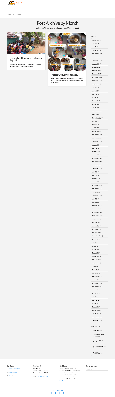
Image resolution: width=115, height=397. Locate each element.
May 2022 (94, 148)
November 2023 (96, 111)
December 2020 (96, 185)
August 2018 (95, 239)
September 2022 (96, 141)
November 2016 (96, 286)
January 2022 (95, 155)
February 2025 (96, 70)
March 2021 (95, 178)
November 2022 (96, 138)
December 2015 (96, 317)
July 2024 (94, 87)
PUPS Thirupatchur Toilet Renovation (98, 341)
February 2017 (96, 276)
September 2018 (96, 236)
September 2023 (96, 117)
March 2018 (95, 252)
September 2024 (96, 80)
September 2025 (96, 60)
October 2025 (96, 57)
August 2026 (95, 40)
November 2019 (96, 212)
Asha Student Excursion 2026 (99, 347)
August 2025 (95, 63)
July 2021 (94, 171)
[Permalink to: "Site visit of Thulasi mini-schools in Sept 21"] (26, 43)
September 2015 (96, 320)
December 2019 (96, 209)
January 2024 (95, 107)
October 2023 (96, 114)
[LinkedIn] (55, 393)
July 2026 (94, 43)
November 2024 (96, 77)
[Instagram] (63, 393)
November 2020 (96, 188)
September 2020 (96, 195)
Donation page (63, 380)
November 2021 (96, 161)
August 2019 (95, 219)
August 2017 (95, 263)
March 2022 (95, 151)
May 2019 (94, 222)
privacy (10, 375)
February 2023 (96, 131)
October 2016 (96, 290)
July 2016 (94, 296)
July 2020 (94, 198)
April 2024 (95, 97)
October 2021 (96, 165)
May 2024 (94, 94)
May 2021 (94, 175)
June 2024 (95, 90)
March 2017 (95, 273)
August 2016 (95, 293)
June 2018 (95, 246)
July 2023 (94, 121)
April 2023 (95, 128)
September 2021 (96, 168)
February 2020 (96, 205)
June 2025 (95, 67)
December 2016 (96, 283)
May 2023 (94, 124)
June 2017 (95, 266)
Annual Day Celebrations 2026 (98, 352)
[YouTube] (59, 393)
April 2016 (95, 303)
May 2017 (94, 269)
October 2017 (96, 259)
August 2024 (95, 84)
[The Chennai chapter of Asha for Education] (15, 3)
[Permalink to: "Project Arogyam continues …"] (67, 51)
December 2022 (96, 134)
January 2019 (95, 226)
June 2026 (95, 47)
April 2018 (95, 249)
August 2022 (95, 144)
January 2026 (95, 50)
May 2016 (94, 300)
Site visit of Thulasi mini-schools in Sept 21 (26, 59)
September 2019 (96, 215)
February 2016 (96, 310)
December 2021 (96, 158)
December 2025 (96, 53)
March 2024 (95, 101)
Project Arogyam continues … (65, 74)
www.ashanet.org (12, 372)
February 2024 (96, 104)
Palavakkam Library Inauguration (98, 335)
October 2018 (96, 232)
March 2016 (95, 307)
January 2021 (95, 182)
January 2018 (95, 256)
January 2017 (95, 280)
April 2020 (95, 202)
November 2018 (96, 229)
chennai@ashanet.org (14, 368)
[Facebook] (51, 393)
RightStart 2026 (97, 330)
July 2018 (94, 242)
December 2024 (96, 74)
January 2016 (95, 313)
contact (15, 375)
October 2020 (96, 192)
